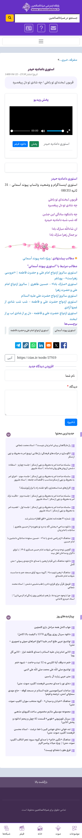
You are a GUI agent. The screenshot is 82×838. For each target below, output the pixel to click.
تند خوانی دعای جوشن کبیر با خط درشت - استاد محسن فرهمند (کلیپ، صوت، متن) (44, 731)
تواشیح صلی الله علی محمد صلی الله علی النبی (47, 670)
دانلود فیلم (20, 144)
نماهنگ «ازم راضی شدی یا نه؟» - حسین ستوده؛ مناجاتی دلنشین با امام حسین (41, 539)
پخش (34, 144)
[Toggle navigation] (41, 41)
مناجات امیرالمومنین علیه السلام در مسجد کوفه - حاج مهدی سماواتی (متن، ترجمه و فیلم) (41, 692)
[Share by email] (49, 345)
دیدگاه (73, 386)
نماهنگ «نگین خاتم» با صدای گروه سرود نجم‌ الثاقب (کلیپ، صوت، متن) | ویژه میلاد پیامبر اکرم (42, 741)
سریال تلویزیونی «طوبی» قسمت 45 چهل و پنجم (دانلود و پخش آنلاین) (44, 720)
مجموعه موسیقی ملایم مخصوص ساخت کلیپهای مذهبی (42, 712)
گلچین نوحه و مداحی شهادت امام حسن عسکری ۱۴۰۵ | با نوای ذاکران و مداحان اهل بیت (44, 551)
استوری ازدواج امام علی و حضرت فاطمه (29, 330)
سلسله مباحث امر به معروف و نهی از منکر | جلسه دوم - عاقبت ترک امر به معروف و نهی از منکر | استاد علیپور (41, 497)
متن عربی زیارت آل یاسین (58, 676)
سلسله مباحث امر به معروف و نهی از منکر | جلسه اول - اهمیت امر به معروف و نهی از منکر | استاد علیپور (41, 508)
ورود (29, 28)
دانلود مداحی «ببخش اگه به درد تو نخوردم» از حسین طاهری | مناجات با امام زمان (44, 528)
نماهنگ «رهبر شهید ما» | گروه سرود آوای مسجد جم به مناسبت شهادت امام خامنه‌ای (42, 574)
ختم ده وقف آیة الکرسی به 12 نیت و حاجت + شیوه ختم (43, 662)
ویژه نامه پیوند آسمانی (37, 258)
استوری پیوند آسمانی (65, 330)
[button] (26, 345)
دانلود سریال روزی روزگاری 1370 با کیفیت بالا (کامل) (44, 634)
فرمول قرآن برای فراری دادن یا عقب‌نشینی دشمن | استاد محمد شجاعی (43, 585)
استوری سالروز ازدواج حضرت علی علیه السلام (49, 295)
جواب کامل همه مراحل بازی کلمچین (52, 627)
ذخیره (71, 422)
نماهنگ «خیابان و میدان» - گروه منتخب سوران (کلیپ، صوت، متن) (41, 703)
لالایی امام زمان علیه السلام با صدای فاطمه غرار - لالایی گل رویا (42, 653)
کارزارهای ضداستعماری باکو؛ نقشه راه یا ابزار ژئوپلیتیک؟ (45, 488)
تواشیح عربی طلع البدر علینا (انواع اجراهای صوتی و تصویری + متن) (42, 643)
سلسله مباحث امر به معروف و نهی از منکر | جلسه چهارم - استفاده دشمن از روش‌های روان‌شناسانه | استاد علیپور (42, 466)
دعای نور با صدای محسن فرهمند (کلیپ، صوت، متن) (44, 684)
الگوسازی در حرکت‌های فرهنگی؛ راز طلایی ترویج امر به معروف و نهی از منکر (41, 455)
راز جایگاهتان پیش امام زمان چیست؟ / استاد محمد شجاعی (43, 445)
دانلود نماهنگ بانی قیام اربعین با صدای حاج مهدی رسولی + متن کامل (42, 562)
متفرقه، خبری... (68, 60)
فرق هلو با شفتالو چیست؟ (57, 750)
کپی (9, 357)
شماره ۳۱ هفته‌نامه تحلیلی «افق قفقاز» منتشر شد (48, 518)
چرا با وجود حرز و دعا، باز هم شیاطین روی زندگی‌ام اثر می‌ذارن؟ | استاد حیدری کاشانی (43, 597)
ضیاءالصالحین (42, 810)
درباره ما (41, 28)
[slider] (20, 131)
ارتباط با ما (53, 28)
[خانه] (41, 7)
